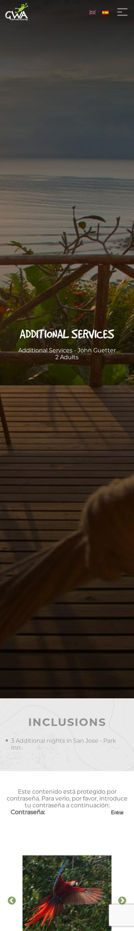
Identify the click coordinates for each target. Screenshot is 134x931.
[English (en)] (92, 12)
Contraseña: (28, 812)
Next (122, 901)
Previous (11, 901)
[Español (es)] (105, 12)
